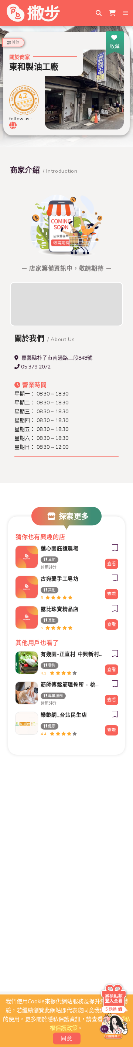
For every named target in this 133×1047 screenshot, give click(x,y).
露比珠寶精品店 (60, 609)
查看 (111, 564)
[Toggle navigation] (126, 13)
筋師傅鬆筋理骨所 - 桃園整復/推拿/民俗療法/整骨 (72, 684)
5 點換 (111, 1009)
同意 (67, 1038)
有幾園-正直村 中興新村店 (72, 654)
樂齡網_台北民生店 (64, 714)
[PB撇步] (33, 13)
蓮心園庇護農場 (60, 548)
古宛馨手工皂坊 (60, 578)
